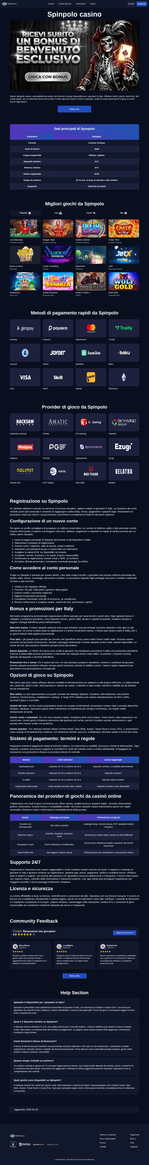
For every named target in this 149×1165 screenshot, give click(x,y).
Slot (122, 213)
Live (56, 213)
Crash (89, 213)
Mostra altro (74, 976)
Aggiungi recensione (124, 933)
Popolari (23, 213)
